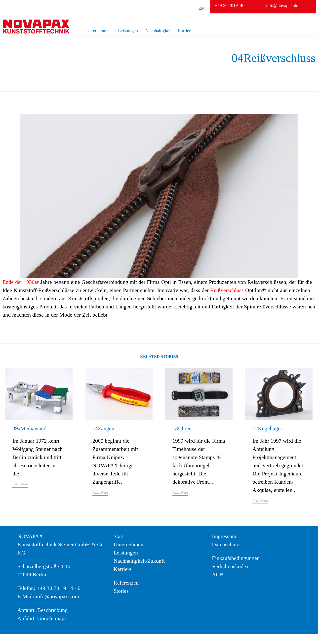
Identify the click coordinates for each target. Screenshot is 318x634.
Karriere (185, 30)
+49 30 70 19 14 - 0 (58, 588)
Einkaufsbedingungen (236, 558)
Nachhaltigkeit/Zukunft (139, 561)
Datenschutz (225, 544)
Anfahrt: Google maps (42, 618)
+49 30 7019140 (229, 5)
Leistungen (128, 30)
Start (119, 536)
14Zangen (103, 428)
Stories (121, 591)
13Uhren (182, 428)
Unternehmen (98, 30)
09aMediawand (29, 428)
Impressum (224, 536)
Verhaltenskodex (230, 566)
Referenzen (126, 583)
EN (201, 8)
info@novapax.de (282, 5)
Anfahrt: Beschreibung (42, 610)
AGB (218, 574)
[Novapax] (36, 26)
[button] (20, 485)
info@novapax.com (57, 596)
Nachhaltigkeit (158, 30)
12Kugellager (267, 428)
